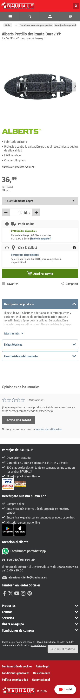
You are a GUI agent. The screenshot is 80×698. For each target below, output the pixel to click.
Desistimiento (41, 673)
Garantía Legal (41, 679)
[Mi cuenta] (50, 16)
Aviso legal (42, 666)
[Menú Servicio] (30, 16)
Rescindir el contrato (63, 649)
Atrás (7, 25)
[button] (75, 86)
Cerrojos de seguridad (65, 25)
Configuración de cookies (17, 666)
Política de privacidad (15, 679)
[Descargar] (8, 529)
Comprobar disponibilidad (25, 254)
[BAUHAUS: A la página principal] (18, 5)
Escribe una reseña (18, 420)
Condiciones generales (15, 673)
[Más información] (74, 247)
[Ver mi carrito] (70, 16)
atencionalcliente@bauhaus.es (27, 577)
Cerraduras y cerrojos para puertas (36, 25)
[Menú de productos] (10, 16)
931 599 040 (10, 559)
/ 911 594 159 (26, 559)
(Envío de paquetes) (40, 238)
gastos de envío (38, 645)
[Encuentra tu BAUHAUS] (76, 6)
